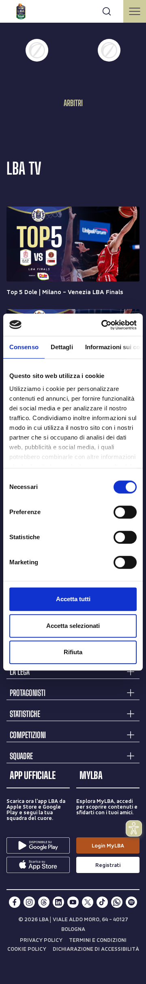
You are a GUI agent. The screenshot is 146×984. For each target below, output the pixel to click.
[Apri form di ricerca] (106, 11)
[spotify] (131, 902)
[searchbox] (73, 10)
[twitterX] (87, 902)
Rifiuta (73, 652)
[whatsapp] (116, 902)
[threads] (43, 902)
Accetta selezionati (73, 625)
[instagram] (29, 902)
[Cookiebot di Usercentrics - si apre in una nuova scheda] (103, 325)
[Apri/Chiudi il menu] (134, 11)
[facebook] (14, 902)
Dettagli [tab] (62, 347)
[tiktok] (102, 902)
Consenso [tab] (24, 347)
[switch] (125, 512)
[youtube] (73, 902)
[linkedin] (58, 902)
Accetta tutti (73, 599)
